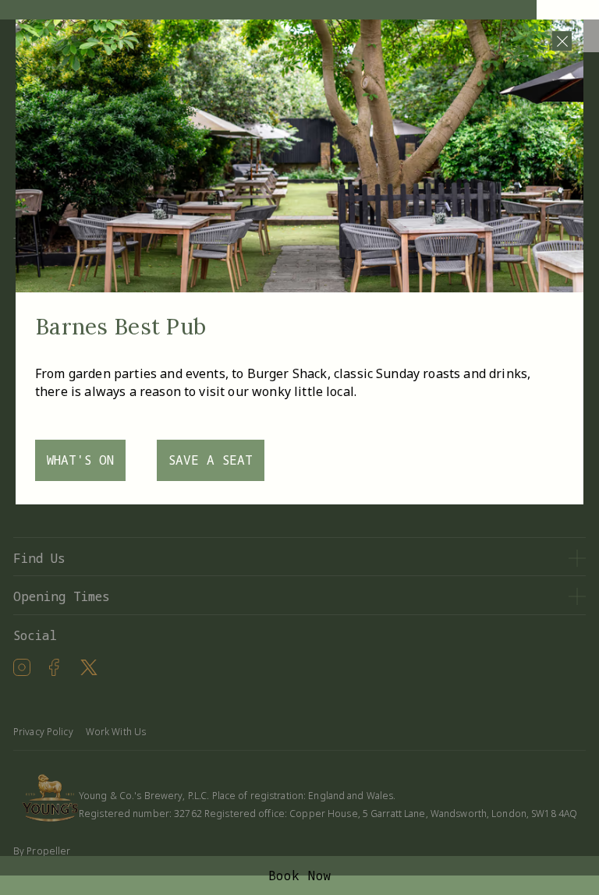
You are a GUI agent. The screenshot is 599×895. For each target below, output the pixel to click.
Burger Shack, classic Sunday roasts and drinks (387, 373)
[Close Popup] (562, 41)
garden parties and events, (149, 373)
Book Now (299, 875)
